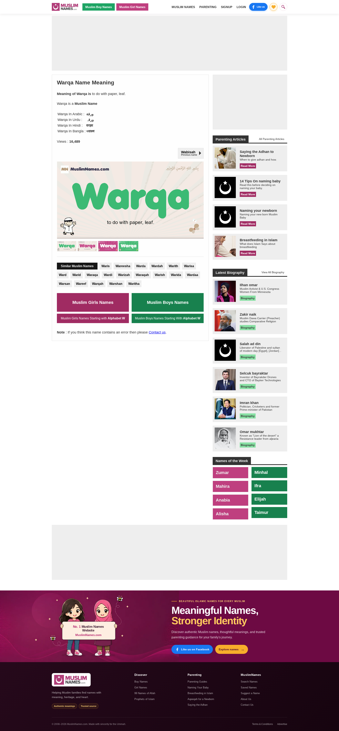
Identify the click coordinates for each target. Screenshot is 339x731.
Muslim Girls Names (92, 302)
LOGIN (241, 7)
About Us (246, 699)
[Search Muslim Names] (283, 7)
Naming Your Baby (198, 687)
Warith (173, 266)
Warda (141, 266)
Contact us (157, 332)
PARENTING (208, 7)
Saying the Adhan (198, 704)
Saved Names (249, 687)
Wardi (108, 275)
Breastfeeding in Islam (200, 693)
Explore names (231, 649)
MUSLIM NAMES (183, 7)
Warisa (189, 266)
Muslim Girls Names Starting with (93, 318)
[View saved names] (273, 7)
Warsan (64, 283)
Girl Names (140, 687)
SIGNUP (226, 7)
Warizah (124, 275)
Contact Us (247, 704)
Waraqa (92, 275)
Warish (160, 275)
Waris (105, 266)
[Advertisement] (169, 43)
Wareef (81, 283)
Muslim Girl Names (132, 7)
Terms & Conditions (262, 724)
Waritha (133, 283)
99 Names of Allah (144, 693)
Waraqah (142, 275)
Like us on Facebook (195, 649)
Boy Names (141, 681)
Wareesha (123, 266)
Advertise (282, 724)
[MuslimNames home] (71, 679)
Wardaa (192, 275)
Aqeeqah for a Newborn (201, 699)
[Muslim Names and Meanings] (65, 7)
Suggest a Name (250, 693)
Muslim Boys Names (168, 302)
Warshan (115, 283)
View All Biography (273, 272)
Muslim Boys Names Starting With (167, 318)
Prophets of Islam (144, 699)
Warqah (97, 283)
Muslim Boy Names (98, 7)
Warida (176, 275)
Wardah (157, 266)
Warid (76, 275)
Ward (63, 275)
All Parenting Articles (271, 139)
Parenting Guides (197, 681)
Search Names (249, 681)
